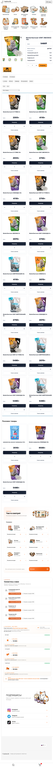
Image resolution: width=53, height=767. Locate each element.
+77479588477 (12, 599)
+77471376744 (11, 615)
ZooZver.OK (6, 753)
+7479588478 (11, 591)
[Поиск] (13, 765)
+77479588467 (12, 607)
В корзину (42, 65)
